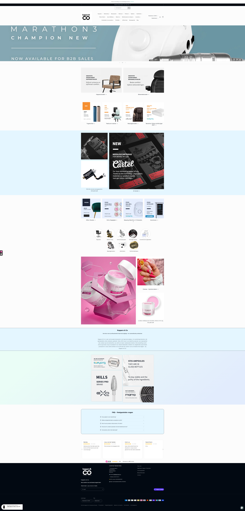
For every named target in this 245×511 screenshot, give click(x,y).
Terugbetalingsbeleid (109, 505)
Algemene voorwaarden (118, 505)
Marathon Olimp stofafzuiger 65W (154, 124)
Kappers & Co (86, 505)
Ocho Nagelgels (111, 220)
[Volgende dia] (125, 62)
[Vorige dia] (119, 62)
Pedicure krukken (111, 123)
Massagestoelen (132, 123)
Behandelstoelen (143, 94)
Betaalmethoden (141, 472)
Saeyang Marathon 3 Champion (133, 220)
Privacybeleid (101, 505)
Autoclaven (153, 220)
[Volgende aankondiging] (163, 5)
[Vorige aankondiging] (81, 5)
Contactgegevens (133, 505)
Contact (139, 475)
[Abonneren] (102, 489)
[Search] (128, 8)
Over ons (139, 466)
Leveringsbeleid (141, 470)
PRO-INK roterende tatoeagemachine (94, 189)
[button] (122, 417)
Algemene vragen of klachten (144, 468)
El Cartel (135, 191)
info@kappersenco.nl (117, 474)
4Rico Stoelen (90, 220)
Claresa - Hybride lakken (150, 289)
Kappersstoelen (100, 94)
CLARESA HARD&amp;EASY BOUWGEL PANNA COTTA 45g (150, 320)
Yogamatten (90, 123)
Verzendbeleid (126, 505)
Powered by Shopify (93, 505)
